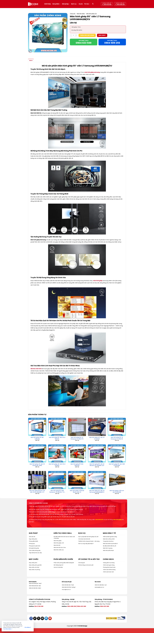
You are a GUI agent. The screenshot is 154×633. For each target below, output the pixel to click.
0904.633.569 (81, 606)
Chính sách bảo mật (108, 571)
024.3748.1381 (38, 606)
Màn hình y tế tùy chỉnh (109, 539)
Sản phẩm (55, 4)
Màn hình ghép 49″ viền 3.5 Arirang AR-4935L (37, 465)
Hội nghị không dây (34, 548)
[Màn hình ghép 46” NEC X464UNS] (37, 427)
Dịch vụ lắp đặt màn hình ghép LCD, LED (88, 536)
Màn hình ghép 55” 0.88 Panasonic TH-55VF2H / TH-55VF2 (57, 491)
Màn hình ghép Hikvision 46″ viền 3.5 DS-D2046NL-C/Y (37, 491)
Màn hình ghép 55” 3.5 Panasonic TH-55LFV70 (77, 438)
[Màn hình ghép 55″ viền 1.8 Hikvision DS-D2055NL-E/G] (97, 453)
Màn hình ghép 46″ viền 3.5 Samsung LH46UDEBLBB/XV (96, 491)
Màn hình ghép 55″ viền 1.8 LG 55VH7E (57, 438)
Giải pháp (65, 4)
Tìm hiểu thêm (7, 629)
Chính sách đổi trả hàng (109, 569)
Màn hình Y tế (109, 533)
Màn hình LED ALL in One (60, 547)
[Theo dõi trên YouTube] (50, 618)
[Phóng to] (30, 51)
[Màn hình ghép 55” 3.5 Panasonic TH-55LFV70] (77, 427)
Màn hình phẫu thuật (108, 550)
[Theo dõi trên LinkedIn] (46, 618)
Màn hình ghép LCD (91, 13)
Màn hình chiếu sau (59, 549)
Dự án (81, 4)
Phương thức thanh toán (109, 567)
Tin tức (86, 4)
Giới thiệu (47, 4)
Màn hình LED (57, 545)
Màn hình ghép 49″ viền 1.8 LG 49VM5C (57, 465)
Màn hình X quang (107, 548)
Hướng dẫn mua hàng (108, 562)
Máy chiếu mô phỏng (34, 569)
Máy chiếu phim (33, 562)
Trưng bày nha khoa (108, 541)
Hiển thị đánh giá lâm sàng (110, 536)
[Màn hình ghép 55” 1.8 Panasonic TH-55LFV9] (117, 427)
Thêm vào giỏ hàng (87, 35)
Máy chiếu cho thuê (34, 567)
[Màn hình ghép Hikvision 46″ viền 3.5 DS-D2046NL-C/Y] (37, 480)
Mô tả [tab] (30, 60)
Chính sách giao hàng (108, 565)
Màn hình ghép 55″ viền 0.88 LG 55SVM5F (117, 465)
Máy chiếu (33, 559)
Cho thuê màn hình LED (84, 539)
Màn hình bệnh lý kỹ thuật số (110, 543)
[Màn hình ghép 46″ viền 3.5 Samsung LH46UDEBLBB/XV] (97, 480)
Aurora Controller (58, 567)
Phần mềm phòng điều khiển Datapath (64, 562)
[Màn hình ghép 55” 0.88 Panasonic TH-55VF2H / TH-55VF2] (57, 480)
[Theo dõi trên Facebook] (31, 618)
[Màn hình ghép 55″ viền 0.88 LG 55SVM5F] (117, 453)
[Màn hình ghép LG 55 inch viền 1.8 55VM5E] (117, 480)
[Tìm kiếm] (93, 4)
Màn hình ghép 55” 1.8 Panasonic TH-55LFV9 (117, 438)
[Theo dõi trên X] (38, 618)
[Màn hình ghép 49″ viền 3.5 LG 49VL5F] (97, 427)
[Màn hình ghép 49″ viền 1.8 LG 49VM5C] (57, 453)
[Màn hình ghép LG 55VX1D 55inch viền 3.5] (77, 480)
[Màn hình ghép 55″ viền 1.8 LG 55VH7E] (57, 427)
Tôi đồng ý (27, 627)
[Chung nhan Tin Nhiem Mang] (121, 618)
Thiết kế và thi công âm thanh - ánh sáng (88, 541)
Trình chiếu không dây (34, 550)
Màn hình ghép (81, 13)
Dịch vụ (73, 4)
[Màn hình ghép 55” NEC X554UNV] (77, 453)
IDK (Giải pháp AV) (58, 565)
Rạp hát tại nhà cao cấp (35, 552)
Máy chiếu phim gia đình (35, 565)
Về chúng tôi (81, 562)
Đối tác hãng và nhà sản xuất (85, 565)
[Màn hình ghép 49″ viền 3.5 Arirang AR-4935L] (37, 453)
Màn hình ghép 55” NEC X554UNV (77, 465)
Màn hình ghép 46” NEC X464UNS (37, 438)
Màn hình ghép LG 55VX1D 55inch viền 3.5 (77, 491)
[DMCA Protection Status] (111, 618)
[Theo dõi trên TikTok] (35, 618)
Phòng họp (32, 543)
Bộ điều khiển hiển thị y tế (109, 545)
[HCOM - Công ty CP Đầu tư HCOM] (33, 4)
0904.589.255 (71, 606)
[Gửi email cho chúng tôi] (42, 618)
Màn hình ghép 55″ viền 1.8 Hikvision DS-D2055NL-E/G (97, 465)
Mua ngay (102, 35)
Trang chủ (72, 13)
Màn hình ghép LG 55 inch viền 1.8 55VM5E (117, 491)
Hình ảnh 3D (32, 536)
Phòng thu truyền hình (34, 545)
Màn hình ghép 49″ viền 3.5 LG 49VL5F (96, 438)
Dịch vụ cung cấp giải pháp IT (86, 543)
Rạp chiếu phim (33, 539)
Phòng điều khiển (33, 541)
